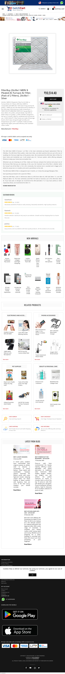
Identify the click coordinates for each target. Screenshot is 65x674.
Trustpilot (3, 673)
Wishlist (3, 594)
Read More (17, 490)
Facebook (26, 667)
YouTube (30, 667)
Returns (3, 581)
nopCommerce (35, 657)
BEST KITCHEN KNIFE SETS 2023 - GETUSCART (31, 512)
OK (32, 575)
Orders (3, 590)
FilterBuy (15, 129)
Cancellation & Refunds (8, 580)
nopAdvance (35, 658)
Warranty (4, 583)
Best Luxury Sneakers (20, 457)
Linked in (39, 667)
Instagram (34, 667)
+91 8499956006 (10, 599)
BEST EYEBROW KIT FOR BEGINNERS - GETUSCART (42, 457)
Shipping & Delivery (6, 562)
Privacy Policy (5, 564)
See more (5, 359)
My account (4, 589)
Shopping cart (5, 592)
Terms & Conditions (6, 565)
